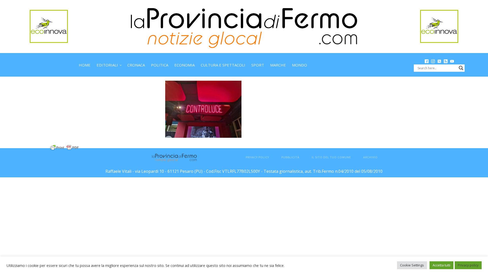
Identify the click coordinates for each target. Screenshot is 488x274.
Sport (257, 64)
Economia (184, 64)
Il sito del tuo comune (331, 157)
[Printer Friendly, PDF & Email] (64, 147)
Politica (159, 64)
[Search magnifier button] (461, 68)
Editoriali (107, 64)
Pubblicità (290, 157)
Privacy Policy (257, 157)
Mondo (299, 64)
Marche (278, 64)
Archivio (370, 157)
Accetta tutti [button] (441, 265)
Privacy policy (468, 265)
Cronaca (136, 64)
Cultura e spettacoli (223, 64)
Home (84, 64)
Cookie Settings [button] (412, 265)
